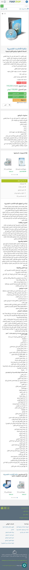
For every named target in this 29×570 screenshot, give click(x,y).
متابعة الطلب (25, 511)
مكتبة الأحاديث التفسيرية (11, 474)
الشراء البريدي (16, 93)
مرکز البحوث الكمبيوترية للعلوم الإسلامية (9, 565)
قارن (5, 105)
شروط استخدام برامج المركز (22, 527)
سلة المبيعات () (23, 9)
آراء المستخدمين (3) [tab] (21, 196)
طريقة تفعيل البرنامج (9, 540)
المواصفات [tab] (22, 184)
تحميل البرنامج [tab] (21, 190)
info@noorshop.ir (23, 518)
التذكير (12, 530)
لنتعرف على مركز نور (24, 532)
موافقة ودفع (25, 515)
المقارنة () (3, 9)
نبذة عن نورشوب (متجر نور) (22, 530)
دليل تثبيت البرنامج (10, 535)
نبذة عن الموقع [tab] (21, 181)
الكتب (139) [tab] (22, 187)
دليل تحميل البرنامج (9, 538)
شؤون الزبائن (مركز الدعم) (8, 527)
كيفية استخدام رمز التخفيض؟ (7, 543)
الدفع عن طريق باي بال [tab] (19, 193)
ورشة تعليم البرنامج (10, 532)
